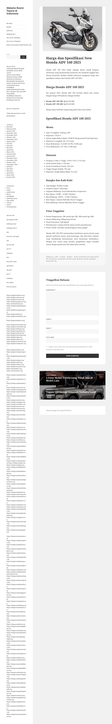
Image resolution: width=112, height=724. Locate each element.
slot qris (9, 270)
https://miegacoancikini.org (16, 440)
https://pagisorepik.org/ (14, 314)
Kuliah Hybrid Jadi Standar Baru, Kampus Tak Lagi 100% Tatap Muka (16, 92)
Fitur (8, 188)
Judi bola (10, 31)
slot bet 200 (10, 245)
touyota (9, 203)
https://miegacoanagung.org (16, 402)
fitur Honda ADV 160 (82, 257)
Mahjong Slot (11, 34)
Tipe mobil (10, 200)
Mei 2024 (10, 171)
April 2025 (10, 150)
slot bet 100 (10, 215)
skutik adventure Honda (80, 259)
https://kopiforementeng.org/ (16, 335)
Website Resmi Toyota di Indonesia (15, 10)
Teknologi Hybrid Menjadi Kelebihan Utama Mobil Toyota (15, 71)
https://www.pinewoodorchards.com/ (16, 45)
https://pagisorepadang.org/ (16, 331)
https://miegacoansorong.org (16, 494)
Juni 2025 (10, 146)
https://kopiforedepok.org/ (15, 360)
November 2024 (12, 160)
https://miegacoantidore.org (16, 404)
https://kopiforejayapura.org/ (16, 302)
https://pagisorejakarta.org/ (16, 320)
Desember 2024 (12, 158)
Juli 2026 (9, 127)
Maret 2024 (10, 175)
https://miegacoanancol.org (16, 695)
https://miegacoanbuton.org (16, 624)
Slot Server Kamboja (13, 38)
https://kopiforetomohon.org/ (16, 341)
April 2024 (10, 173)
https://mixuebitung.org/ (15, 304)
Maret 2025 (10, 152)
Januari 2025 (11, 156)
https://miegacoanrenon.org (16, 387)
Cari (8, 54)
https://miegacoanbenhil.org (16, 438)
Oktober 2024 (11, 162)
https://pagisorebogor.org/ (15, 350)
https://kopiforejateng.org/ (15, 297)
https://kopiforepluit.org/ (15, 339)
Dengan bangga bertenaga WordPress (58, 410)
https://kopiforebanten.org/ (16, 295)
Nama (49, 319)
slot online (10, 282)
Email (49, 328)
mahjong (9, 253)
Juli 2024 (9, 167)
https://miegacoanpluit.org (15, 465)
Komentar (51, 290)
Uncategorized (11, 207)
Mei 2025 (10, 148)
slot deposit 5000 (12, 220)
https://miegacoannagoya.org (16, 507)
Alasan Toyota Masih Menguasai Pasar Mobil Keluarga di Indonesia (14, 77)
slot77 (8, 274)
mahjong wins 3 (12, 228)
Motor (9, 194)
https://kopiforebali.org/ (15, 362)
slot (8, 232)
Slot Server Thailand (13, 41)
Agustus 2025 (11, 141)
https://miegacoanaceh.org (15, 406)
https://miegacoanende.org (15, 400)
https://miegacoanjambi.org (16, 492)
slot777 (9, 249)
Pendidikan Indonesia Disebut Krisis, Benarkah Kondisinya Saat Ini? (15, 98)
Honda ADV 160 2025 (65, 259)
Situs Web (50, 337)
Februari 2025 (11, 154)
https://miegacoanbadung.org (16, 605)
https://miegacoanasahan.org (16, 630)
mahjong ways (11, 224)
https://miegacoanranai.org (16, 408)
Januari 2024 (11, 177)
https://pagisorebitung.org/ (15, 329)
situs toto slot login (13, 236)
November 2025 (12, 135)
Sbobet (9, 27)
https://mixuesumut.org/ (15, 371)
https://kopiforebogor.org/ (15, 364)
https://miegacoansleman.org (16, 505)
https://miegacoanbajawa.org (16, 570)
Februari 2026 (11, 129)
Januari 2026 (11, 131)
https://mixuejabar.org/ (14, 369)
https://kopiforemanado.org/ (16, 366)
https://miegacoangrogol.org (16, 450)
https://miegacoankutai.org (16, 658)
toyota (9, 205)
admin (63, 257)
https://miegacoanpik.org (16, 463)
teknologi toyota (12, 198)
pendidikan (10, 196)
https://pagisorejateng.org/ (15, 333)
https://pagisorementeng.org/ (16, 325)
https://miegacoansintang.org (16, 390)
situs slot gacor (11, 287)
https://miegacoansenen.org (16, 427)
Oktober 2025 (11, 137)
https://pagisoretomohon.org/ (16, 327)
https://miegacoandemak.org (16, 672)
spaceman (10, 266)
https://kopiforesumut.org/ (15, 299)
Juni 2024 (10, 169)
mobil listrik (11, 192)
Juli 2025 (9, 144)
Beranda (9, 23)
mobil (8, 190)
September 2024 (12, 165)
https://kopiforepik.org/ (14, 337)
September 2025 (12, 139)
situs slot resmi (12, 261)
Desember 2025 (12, 133)
